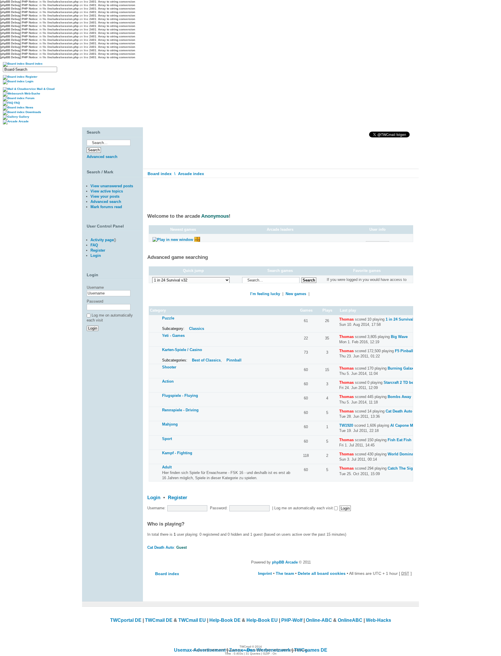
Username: (156, 508)
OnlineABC (350, 620)
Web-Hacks (378, 620)
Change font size (410, 186)
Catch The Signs (402, 468)
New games (296, 294)
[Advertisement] (111, 397)
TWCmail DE (159, 620)
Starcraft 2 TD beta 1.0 (403, 382)
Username (95, 287)
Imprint (265, 573)
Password (95, 301)
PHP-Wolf (291, 620)
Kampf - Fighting (177, 453)
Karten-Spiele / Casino (182, 350)
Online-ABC (319, 620)
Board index (160, 173)
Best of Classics (206, 360)
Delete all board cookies (322, 573)
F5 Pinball (404, 351)
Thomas (346, 319)
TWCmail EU (192, 620)
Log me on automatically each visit (304, 508)
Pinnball (234, 360)
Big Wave (399, 337)
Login (153, 497)
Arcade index (191, 173)
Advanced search (102, 157)
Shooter (169, 367)
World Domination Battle (410, 454)
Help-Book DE (225, 620)
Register (177, 497)
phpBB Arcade (285, 562)
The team (285, 573)
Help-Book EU (262, 620)
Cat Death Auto (399, 411)
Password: (219, 508)
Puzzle (168, 318)
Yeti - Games (173, 335)
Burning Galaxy (401, 368)
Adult (167, 467)
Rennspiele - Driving (180, 410)
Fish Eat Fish (399, 440)
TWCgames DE (310, 650)
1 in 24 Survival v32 (403, 319)
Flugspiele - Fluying (180, 395)
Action (168, 381)
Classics (196, 328)
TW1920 (346, 425)
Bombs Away (399, 397)
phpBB (247, 650)
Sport (167, 439)
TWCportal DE (125, 620)
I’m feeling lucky (265, 294)
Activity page (102, 240)
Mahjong (170, 424)
